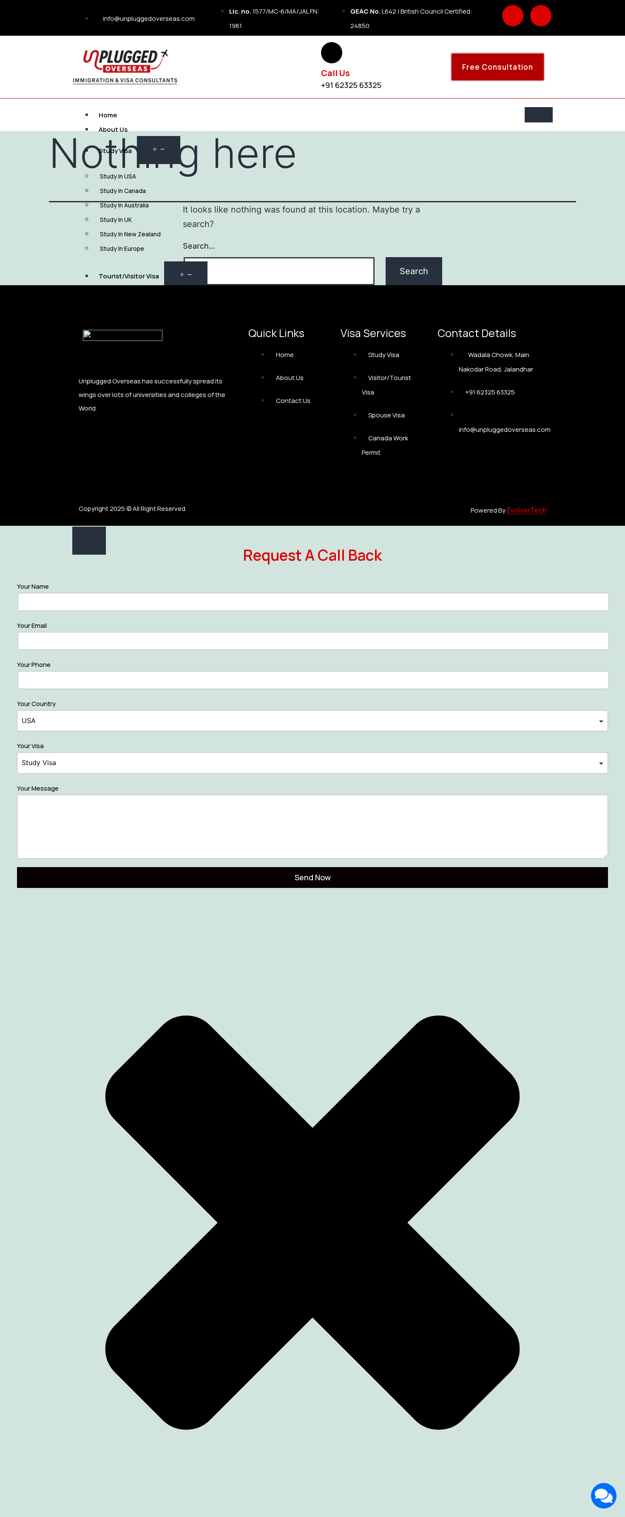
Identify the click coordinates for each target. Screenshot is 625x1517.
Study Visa (115, 150)
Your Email (32, 625)
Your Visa (30, 745)
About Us (113, 129)
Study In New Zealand (130, 234)
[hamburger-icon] (539, 114)
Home (108, 115)
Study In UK (116, 219)
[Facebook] (512, 15)
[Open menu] (158, 150)
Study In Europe (122, 248)
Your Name (33, 586)
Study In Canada (123, 191)
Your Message (38, 788)
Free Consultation (497, 67)
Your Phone (34, 664)
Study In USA (118, 176)
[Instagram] (540, 15)
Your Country (36, 703)
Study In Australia (125, 205)
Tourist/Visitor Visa (129, 276)
